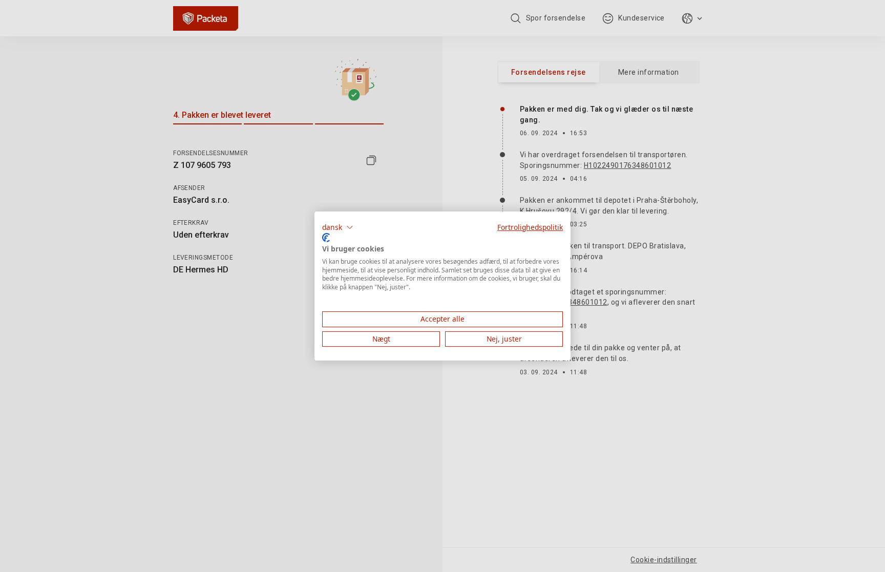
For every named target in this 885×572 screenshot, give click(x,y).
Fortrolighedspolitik (530, 227)
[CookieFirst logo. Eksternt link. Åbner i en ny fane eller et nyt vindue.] (326, 237)
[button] (337, 227)
